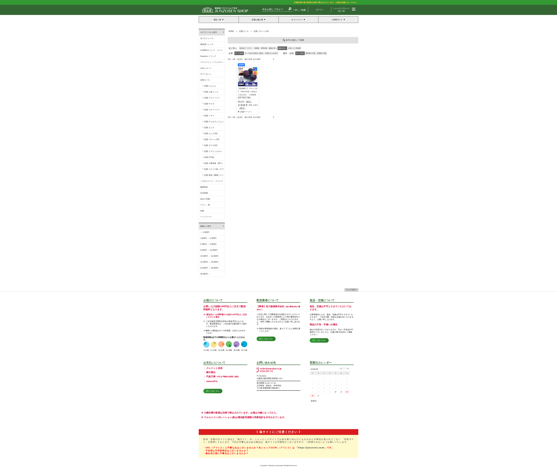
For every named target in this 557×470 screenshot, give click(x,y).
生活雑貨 (204, 193)
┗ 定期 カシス (208, 127)
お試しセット (206, 68)
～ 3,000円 (204, 232)
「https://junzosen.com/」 (311, 447)
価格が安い (273, 48)
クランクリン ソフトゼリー (212, 62)
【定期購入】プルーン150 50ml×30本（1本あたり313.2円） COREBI (247, 91)
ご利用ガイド (337, 20)
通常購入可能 (310, 53)
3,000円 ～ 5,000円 (208, 238)
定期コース (205, 80)
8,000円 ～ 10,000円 (208, 250)
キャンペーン (297, 20)
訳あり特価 (205, 199)
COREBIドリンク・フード (211, 50)
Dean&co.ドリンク (208, 56)
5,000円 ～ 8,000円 (208, 244)
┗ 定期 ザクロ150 (209, 145)
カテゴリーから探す (208, 32)
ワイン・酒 (205, 205)
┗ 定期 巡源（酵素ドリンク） (213, 176)
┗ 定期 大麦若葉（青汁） (213, 163)
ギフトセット (206, 74)
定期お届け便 (257, 20)
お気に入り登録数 (294, 48)
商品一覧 (217, 20)
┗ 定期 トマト (208, 116)
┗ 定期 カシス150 (209, 133)
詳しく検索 (300, 10)
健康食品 (204, 187)
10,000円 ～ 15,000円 (209, 256)
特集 (202, 211)
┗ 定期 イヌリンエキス (212, 151)
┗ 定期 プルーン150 (210, 139)
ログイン (319, 10)
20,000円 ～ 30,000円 (209, 268)
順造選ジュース (207, 44)
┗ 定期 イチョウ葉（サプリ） (213, 170)
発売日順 (264, 48)
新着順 (256, 48)
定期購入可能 (321, 53)
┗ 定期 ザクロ (208, 104)
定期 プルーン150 (261, 31)
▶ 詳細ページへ (245, 112)
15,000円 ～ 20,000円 (209, 262)
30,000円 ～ (205, 274)
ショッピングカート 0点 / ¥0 (341, 9)
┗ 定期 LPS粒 (208, 157)
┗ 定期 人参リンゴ (210, 92)
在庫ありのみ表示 (271, 53)
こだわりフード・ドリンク (211, 181)
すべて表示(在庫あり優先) (254, 53)
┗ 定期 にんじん (209, 86)
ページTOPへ (351, 290)
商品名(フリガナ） (246, 48)
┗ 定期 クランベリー (211, 98)
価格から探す (205, 226)
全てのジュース (207, 38)
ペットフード (206, 217)
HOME (231, 31)
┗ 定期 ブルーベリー (211, 110)
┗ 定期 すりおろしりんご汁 (213, 123)
